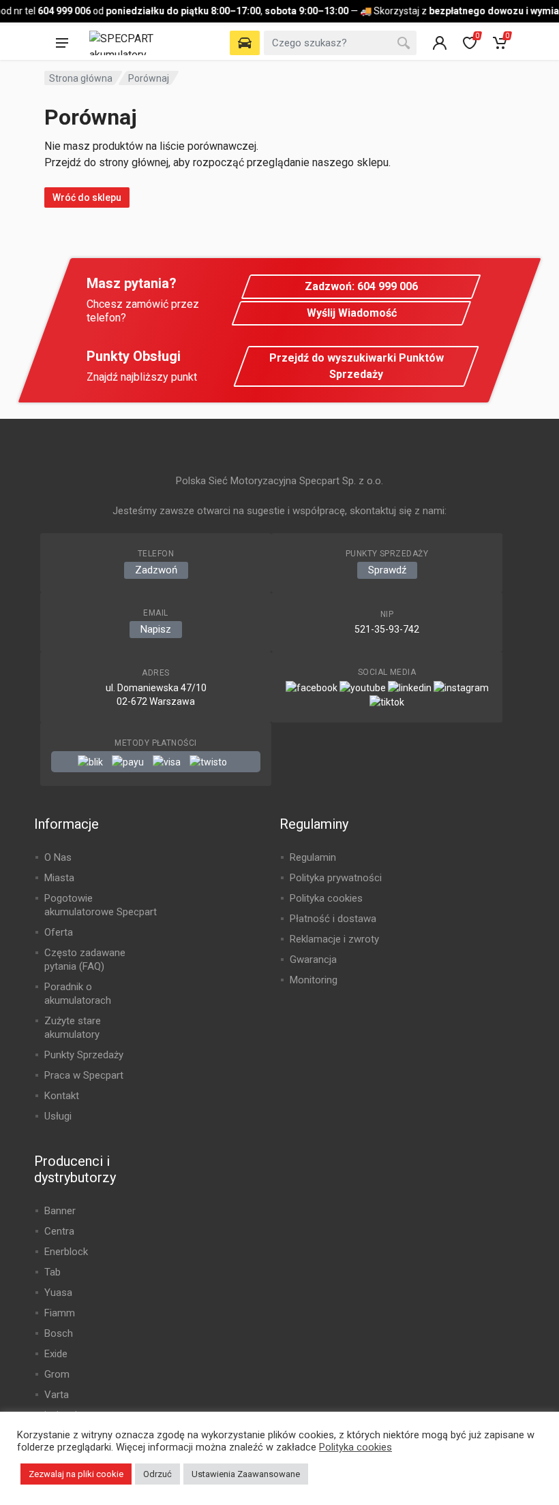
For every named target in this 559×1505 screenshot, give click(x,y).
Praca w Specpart (83, 1075)
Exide (55, 1354)
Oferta (58, 932)
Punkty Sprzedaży (83, 1055)
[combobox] (340, 43)
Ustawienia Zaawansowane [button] (246, 1474)
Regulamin (313, 857)
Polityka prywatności (336, 878)
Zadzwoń (156, 570)
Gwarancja (313, 959)
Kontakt (61, 1096)
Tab (52, 1272)
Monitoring (313, 980)
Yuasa (58, 1292)
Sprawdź (387, 570)
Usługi (58, 1116)
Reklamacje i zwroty (334, 939)
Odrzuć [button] (157, 1474)
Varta (56, 1395)
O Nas (58, 857)
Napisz (155, 629)
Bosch (58, 1333)
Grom (57, 1374)
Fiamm (59, 1313)
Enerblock (66, 1252)
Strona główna (80, 78)
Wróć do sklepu (86, 197)
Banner (60, 1211)
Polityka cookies (326, 898)
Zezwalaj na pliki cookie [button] (76, 1474)
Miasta (59, 878)
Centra (59, 1231)
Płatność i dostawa (333, 919)
